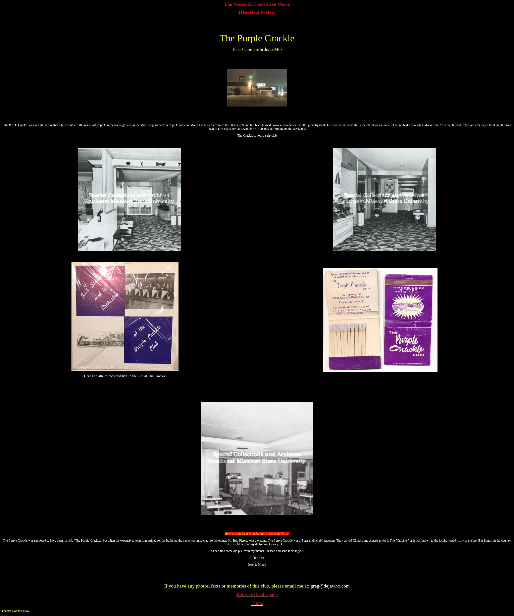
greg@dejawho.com (330, 586)
